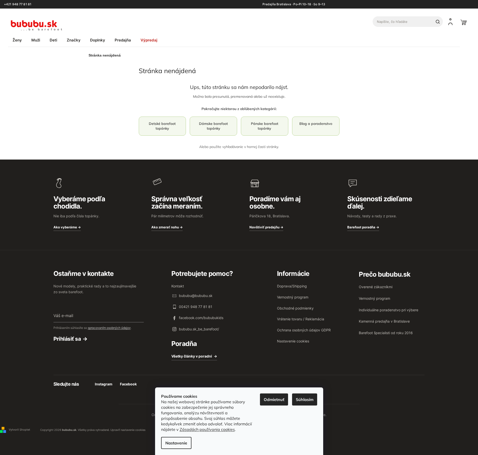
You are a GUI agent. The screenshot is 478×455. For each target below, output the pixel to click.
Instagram (103, 384)
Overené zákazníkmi (375, 287)
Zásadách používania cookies (207, 429)
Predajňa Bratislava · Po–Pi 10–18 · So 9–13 (293, 4)
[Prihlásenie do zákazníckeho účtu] (450, 21)
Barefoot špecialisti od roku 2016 (386, 333)
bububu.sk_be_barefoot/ (199, 329)
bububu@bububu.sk (196, 295)
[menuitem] (17, 40)
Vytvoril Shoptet (19, 429)
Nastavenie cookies (293, 341)
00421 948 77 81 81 (195, 307)
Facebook (128, 384)
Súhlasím (304, 399)
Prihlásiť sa (67, 339)
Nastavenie (176, 442)
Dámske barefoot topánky (213, 126)
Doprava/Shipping (292, 286)
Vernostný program (292, 297)
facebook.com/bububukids (201, 318)
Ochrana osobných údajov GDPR (304, 330)
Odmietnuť (274, 399)
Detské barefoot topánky (162, 126)
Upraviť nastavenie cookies (128, 430)
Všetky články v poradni (191, 356)
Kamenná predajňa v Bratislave (384, 321)
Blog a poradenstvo (315, 123)
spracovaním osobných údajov (109, 328)
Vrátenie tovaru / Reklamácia (300, 319)
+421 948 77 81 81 (17, 4)
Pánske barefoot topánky (264, 126)
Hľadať (437, 21)
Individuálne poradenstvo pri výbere (388, 310)
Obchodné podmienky (295, 308)
